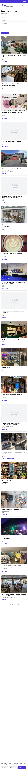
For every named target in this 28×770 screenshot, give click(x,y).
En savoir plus (16, 764)
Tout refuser (4, 767)
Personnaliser (13, 767)
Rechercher (5, 32)
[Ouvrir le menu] (23, 5)
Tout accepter (22, 767)
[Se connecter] (26, 5)
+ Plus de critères (4, 30)
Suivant (17, 604)
